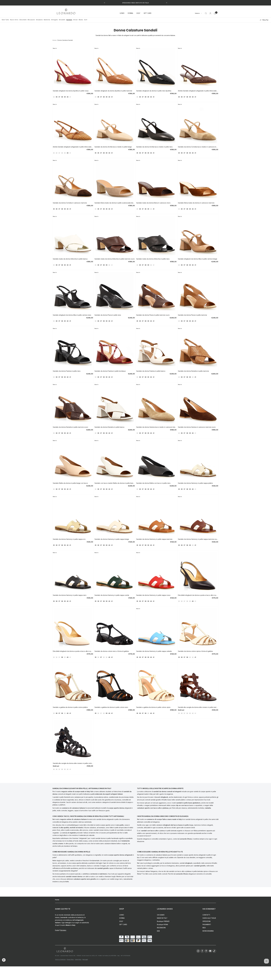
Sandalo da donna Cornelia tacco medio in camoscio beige (198, 147)
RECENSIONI (161, 928)
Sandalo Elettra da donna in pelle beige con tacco (70, 483)
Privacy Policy (70, 959)
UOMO (122, 13)
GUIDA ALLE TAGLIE (209, 918)
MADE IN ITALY (162, 918)
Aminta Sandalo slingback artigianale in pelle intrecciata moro (198, 91)
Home (54, 40)
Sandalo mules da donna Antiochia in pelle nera (152, 259)
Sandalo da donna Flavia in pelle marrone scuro (153, 315)
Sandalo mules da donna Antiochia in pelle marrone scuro (115, 259)
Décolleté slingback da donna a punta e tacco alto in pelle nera (198, 595)
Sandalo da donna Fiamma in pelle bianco (150, 371)
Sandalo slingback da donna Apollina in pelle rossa (70, 91)
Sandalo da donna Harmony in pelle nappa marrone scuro (198, 539)
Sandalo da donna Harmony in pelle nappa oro (69, 539)
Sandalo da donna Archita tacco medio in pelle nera (154, 147)
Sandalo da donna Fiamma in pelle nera (66, 371)
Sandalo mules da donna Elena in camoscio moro (153, 203)
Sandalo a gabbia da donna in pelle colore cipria (153, 707)
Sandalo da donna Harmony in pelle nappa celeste (154, 651)
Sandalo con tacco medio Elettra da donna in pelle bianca (115, 483)
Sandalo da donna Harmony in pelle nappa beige (112, 539)
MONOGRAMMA (208, 931)
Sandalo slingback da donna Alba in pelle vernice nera (72, 315)
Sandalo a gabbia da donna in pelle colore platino (70, 707)
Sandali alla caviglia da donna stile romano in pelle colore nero (73, 763)
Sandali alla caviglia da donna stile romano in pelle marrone (198, 707)
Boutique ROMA (162, 924)
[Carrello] (215, 13)
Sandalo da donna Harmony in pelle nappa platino (195, 483)
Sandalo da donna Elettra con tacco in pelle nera (153, 483)
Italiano (197, 13)
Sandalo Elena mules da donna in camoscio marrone (196, 203)
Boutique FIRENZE (163, 921)
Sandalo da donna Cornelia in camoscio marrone (70, 203)
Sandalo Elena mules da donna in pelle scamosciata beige (115, 203)
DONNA (130, 13)
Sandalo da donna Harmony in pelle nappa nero (69, 595)
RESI (204, 928)
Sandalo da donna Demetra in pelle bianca (109, 427)
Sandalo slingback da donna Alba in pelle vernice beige (197, 259)
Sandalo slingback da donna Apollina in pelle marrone (113, 91)
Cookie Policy (78, 959)
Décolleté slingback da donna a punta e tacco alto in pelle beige (73, 651)
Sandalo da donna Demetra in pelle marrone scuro (70, 427)
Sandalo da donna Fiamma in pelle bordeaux (110, 371)
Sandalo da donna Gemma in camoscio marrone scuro (197, 427)
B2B (158, 931)
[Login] (210, 13)
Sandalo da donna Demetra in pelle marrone (193, 371)
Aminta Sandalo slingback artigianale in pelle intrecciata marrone (73, 147)
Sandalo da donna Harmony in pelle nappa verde (112, 595)
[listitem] (198, 951)
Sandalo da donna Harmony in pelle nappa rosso (153, 595)
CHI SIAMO (161, 915)
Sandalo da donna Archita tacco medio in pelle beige (113, 147)
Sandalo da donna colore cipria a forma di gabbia (195, 651)
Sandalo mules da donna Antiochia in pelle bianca (70, 259)
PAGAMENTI (207, 924)
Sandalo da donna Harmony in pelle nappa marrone (154, 539)
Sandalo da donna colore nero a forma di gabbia (112, 651)
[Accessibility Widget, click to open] (3, 960)
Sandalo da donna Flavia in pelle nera (108, 315)
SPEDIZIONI (206, 921)
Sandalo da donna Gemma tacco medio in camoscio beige (156, 427)
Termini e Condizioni (60, 959)
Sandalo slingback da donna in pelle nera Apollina (153, 91)
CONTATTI (206, 915)
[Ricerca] (206, 13)
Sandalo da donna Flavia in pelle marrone (192, 315)
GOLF (138, 13)
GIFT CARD (147, 13)
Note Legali (85, 959)
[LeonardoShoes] (65, 950)
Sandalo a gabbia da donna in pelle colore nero (111, 707)
